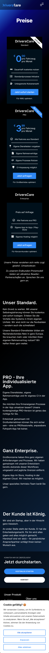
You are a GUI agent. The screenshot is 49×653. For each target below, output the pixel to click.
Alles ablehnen (24, 647)
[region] (24, 626)
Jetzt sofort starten (24, 92)
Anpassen (24, 640)
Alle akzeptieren (24, 632)
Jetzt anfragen (24, 175)
